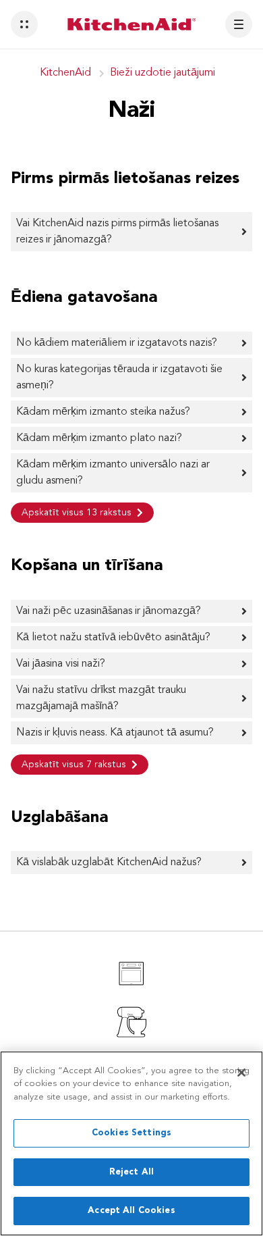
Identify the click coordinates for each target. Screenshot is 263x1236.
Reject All (131, 1172)
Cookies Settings (131, 1133)
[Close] (241, 1072)
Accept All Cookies (131, 1210)
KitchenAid (65, 73)
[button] (24, 24)
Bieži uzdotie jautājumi (162, 73)
